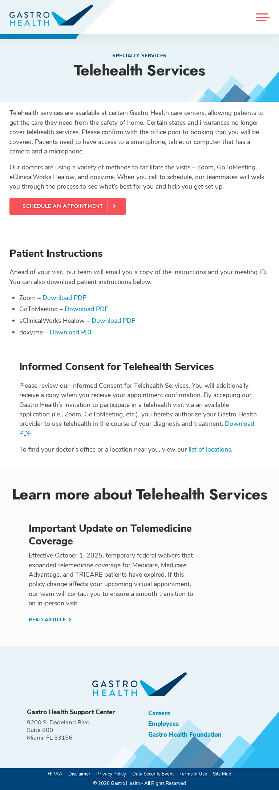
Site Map (222, 774)
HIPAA (55, 774)
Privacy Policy (111, 774)
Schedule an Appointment (63, 206)
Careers (159, 713)
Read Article (48, 620)
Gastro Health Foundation (185, 734)
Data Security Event (153, 774)
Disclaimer (79, 774)
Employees (163, 724)
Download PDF (64, 297)
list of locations (210, 449)
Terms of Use (193, 774)
